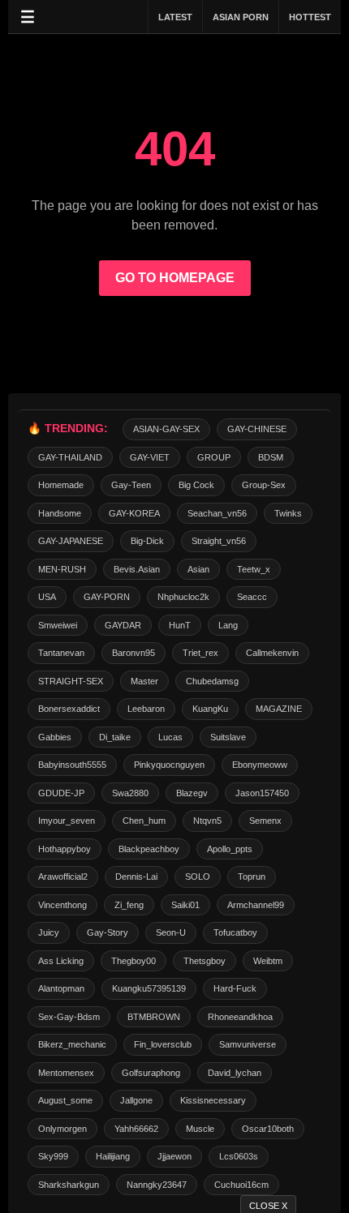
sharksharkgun (68, 1184)
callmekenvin (272, 653)
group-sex (264, 485)
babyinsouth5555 (72, 764)
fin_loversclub (163, 1044)
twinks (288, 513)
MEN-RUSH (62, 569)
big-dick (147, 541)
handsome (59, 513)
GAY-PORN (107, 597)
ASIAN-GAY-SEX (166, 429)
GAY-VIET (150, 457)
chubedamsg (212, 681)
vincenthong (62, 905)
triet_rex (200, 653)
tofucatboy (235, 932)
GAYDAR (123, 625)
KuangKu (210, 709)
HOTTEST (310, 17)
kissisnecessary (213, 1100)
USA (47, 597)
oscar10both (268, 1129)
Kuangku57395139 (149, 988)
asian (198, 569)
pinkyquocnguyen (169, 764)
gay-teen (131, 485)
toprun (251, 876)
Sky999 (53, 1156)
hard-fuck (234, 988)
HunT (180, 625)
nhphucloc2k (183, 597)
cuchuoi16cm (241, 1184)
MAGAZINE (279, 709)
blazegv (192, 793)
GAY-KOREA (134, 513)
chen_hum (144, 820)
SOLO (197, 876)
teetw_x (253, 569)
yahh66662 (136, 1129)
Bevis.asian (137, 569)
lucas (170, 737)
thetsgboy (204, 961)
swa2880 (130, 793)
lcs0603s (238, 1156)
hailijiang (113, 1156)
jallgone (136, 1100)
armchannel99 (255, 905)
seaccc (252, 597)
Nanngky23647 (157, 1184)
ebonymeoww (259, 764)
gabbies (54, 737)
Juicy (48, 932)
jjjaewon (174, 1156)
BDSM (270, 457)
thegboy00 (133, 961)
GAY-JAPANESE (70, 541)
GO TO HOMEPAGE (175, 278)
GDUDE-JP (61, 793)
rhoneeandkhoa (240, 1017)
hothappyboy (64, 849)
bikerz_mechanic (72, 1044)
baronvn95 (133, 653)
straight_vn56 (219, 541)
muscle (200, 1129)
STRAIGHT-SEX (70, 681)
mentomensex (66, 1073)
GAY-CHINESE (257, 429)
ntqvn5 (207, 820)
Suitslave (228, 737)
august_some (65, 1100)
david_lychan (234, 1073)
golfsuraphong (151, 1073)
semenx (265, 820)
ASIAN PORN (241, 17)
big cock (196, 485)
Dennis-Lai (136, 876)
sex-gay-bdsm (69, 1017)
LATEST (175, 17)
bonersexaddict (69, 709)
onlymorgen (62, 1129)
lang (228, 625)
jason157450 (262, 793)
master (144, 681)
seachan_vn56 (217, 513)
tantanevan (61, 653)
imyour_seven (66, 820)
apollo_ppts (229, 849)
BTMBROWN (153, 1017)
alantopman (61, 988)
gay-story (107, 932)
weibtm (267, 961)
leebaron (146, 709)
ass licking (61, 961)
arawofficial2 (63, 876)
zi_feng (129, 905)
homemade (61, 485)
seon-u (171, 932)
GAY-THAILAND (70, 457)
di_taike (115, 737)
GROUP (214, 457)
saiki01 (185, 905)
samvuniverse (247, 1044)
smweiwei (57, 625)
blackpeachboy (148, 849)
